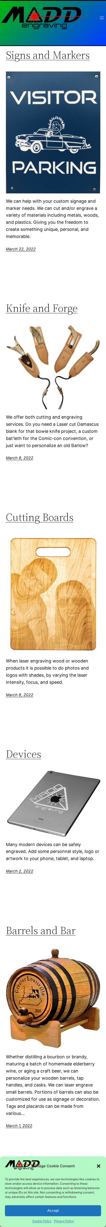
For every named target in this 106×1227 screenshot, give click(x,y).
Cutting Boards (39, 517)
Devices (23, 754)
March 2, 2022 (19, 871)
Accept (53, 1210)
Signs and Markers (48, 55)
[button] (98, 1166)
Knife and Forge (42, 308)
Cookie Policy (42, 1221)
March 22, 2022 (21, 249)
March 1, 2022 (19, 1125)
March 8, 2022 (19, 457)
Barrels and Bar (41, 930)
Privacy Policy (64, 1221)
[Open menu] (102, 18)
